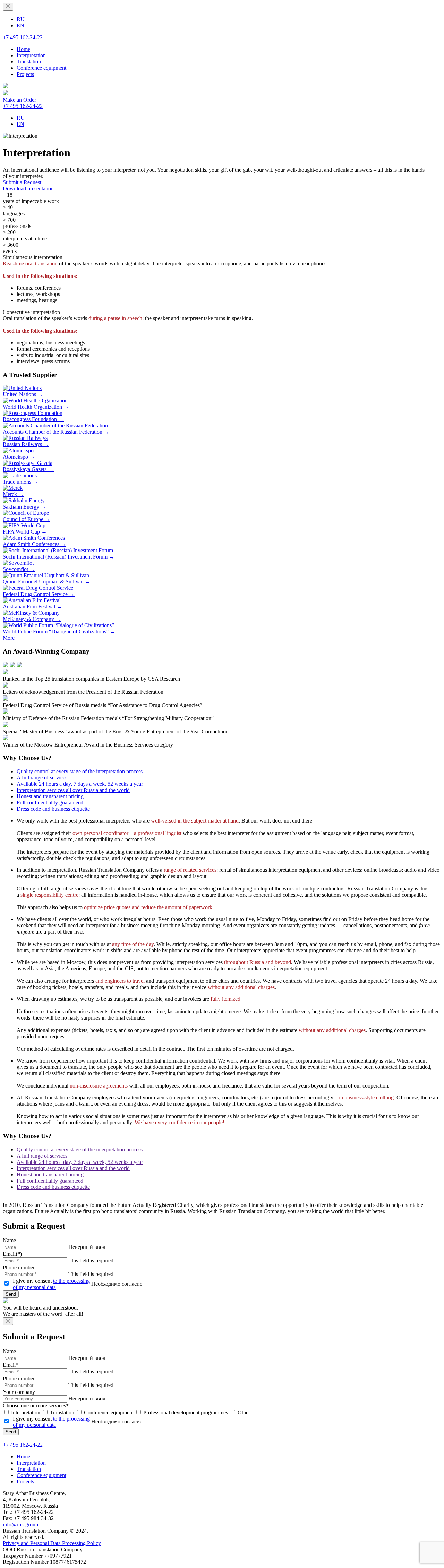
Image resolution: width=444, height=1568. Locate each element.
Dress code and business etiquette (53, 809)
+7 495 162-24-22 (23, 37)
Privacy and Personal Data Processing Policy (52, 1543)
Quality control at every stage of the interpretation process (80, 771)
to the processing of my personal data (51, 1284)
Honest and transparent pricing (50, 796)
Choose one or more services (36, 1405)
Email (12, 1254)
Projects (25, 74)
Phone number (19, 1267)
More (9, 638)
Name (9, 1240)
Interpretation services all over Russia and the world (73, 790)
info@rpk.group (20, 1524)
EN (20, 25)
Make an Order (19, 100)
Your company (19, 1392)
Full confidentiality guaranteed (50, 803)
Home (23, 49)
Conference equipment (41, 68)
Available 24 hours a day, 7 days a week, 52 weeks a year (80, 784)
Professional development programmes (185, 1412)
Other (243, 1412)
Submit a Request (22, 182)
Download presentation (28, 188)
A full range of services (42, 778)
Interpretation (31, 55)
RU (21, 19)
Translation (29, 62)
